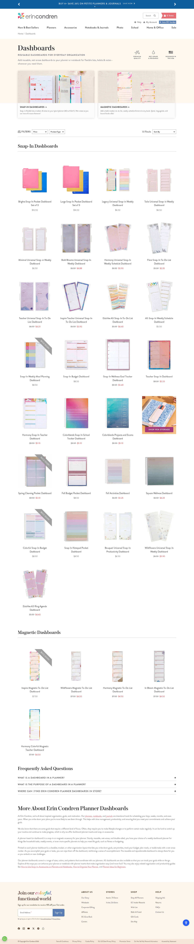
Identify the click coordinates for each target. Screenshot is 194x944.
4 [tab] (99, 6)
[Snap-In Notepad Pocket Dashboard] (76, 526)
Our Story (85, 898)
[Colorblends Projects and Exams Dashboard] (118, 413)
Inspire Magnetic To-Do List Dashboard (35, 689)
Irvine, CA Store (112, 902)
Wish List (134, 907)
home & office (155, 27)
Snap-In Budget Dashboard (76, 376)
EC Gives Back (86, 917)
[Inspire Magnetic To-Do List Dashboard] (35, 666)
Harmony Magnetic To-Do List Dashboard (118, 689)
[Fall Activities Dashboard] (118, 471)
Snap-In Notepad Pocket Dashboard (76, 549)
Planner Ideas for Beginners (114, 866)
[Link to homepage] (37, 15)
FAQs (157, 907)
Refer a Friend (136, 912)
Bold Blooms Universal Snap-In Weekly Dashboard (76, 261)
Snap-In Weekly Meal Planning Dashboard (34, 378)
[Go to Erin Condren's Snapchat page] (43, 928)
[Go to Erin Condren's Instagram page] (24, 928)
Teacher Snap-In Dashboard (159, 376)
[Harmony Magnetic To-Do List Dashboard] (118, 666)
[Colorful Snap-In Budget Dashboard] (35, 526)
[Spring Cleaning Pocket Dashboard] (35, 471)
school (134, 27)
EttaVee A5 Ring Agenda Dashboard (35, 608)
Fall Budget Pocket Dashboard (76, 493)
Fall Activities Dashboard (118, 493)
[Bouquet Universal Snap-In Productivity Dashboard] (118, 526)
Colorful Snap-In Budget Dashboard (35, 549)
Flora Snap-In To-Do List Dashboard (159, 261)
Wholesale (85, 902)
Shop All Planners (137, 898)
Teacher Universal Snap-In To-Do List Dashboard (35, 320)
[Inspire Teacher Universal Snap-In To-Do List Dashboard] (76, 296)
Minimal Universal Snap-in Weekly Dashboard (34, 261)
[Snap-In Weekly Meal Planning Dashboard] (35, 355)
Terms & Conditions (46, 919)
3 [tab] (97, 6)
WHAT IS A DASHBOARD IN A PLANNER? (41, 777)
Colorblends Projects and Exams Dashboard (117, 436)
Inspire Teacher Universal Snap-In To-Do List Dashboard (76, 320)
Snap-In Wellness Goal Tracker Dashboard (117, 378)
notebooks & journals (97, 27)
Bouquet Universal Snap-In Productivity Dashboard (118, 549)
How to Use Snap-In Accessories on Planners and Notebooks (46, 866)
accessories (70, 27)
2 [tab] (96, 6)
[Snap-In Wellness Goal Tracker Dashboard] (118, 355)
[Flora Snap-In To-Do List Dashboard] (159, 238)
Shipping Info (160, 898)
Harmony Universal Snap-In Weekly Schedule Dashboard (117, 261)
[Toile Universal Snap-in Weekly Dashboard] (159, 180)
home (20, 33)
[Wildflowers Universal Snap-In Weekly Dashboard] (159, 526)
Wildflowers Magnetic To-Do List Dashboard (76, 689)
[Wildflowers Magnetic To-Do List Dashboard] (76, 666)
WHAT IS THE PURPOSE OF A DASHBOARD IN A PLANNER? (52, 784)
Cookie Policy (89, 941)
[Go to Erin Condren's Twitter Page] (33, 928)
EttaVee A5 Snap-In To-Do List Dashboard (118, 320)
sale (174, 27)
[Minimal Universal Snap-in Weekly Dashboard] (35, 238)
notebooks (97, 816)
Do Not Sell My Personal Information (146, 941)
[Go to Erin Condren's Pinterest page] (38, 928)
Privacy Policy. (56, 919)
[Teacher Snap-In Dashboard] (159, 355)
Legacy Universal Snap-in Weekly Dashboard (118, 203)
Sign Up (58, 912)
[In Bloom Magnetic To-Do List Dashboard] (159, 666)
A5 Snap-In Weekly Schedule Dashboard (159, 320)
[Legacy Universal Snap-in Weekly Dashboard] (118, 180)
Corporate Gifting (87, 907)
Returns (158, 902)
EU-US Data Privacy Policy (107, 941)
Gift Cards (134, 917)
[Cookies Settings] (4, 938)
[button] (19, 4)
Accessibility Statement (169, 941)
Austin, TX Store (112, 898)
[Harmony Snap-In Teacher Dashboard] (35, 413)
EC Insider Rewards (138, 902)
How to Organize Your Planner (85, 866)
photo (120, 27)
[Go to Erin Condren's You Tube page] (28, 928)
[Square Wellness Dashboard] (159, 471)
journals (109, 816)
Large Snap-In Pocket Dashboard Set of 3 (76, 203)
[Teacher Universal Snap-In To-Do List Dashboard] (35, 296)
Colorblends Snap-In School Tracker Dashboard (76, 436)
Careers (84, 921)
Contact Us (159, 912)
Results (146, 131)
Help (139, 22)
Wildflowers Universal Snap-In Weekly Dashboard (159, 549)
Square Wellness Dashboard (159, 493)
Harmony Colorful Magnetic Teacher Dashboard (35, 748)
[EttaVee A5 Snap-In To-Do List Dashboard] (118, 296)
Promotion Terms (125, 941)
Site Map (134, 921)
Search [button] (148, 15)
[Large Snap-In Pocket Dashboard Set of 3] (76, 180)
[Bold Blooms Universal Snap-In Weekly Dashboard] (76, 238)
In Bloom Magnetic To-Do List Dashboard (159, 689)
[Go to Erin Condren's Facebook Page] (19, 928)
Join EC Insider (169, 22)
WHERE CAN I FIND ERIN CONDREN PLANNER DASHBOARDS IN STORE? (60, 791)
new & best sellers (28, 27)
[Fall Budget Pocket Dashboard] (76, 471)
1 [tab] (94, 6)
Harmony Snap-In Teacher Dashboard (35, 436)
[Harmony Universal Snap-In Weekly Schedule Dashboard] (118, 238)
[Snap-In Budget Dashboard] (76, 355)
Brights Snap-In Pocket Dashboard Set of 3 (34, 203)
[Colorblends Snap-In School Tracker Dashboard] (76, 413)
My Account (151, 22)
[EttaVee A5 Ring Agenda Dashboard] (35, 584)
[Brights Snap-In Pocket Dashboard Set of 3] (35, 180)
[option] (97, 4)
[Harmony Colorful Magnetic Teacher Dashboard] (35, 725)
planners (51, 27)
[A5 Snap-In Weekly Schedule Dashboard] (159, 296)
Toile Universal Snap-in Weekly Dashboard (159, 203)
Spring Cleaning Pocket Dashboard (35, 493)
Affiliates (84, 912)
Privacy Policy (76, 941)
